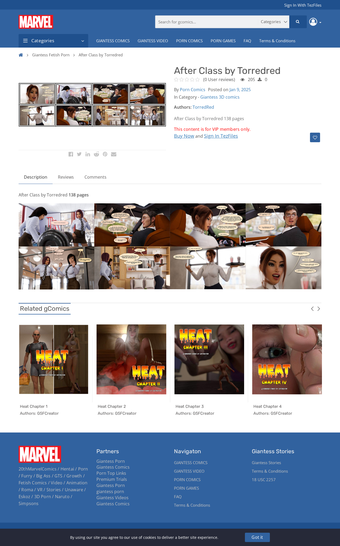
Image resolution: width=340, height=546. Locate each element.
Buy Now (184, 136)
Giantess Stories (266, 462)
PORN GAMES (223, 40)
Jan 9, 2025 (240, 90)
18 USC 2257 (264, 479)
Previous (312, 308)
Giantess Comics (113, 467)
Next (318, 308)
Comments (95, 177)
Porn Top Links (111, 473)
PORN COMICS (189, 40)
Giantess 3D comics (220, 97)
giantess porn (110, 491)
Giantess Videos (112, 498)
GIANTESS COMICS (113, 40)
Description (35, 177)
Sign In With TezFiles (302, 5)
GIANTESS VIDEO (153, 40)
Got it (257, 537)
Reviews (66, 177)
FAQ (247, 40)
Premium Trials (111, 479)
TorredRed (203, 107)
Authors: (183, 107)
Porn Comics (192, 90)
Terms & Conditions (277, 40)
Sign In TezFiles (221, 136)
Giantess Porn (110, 461)
